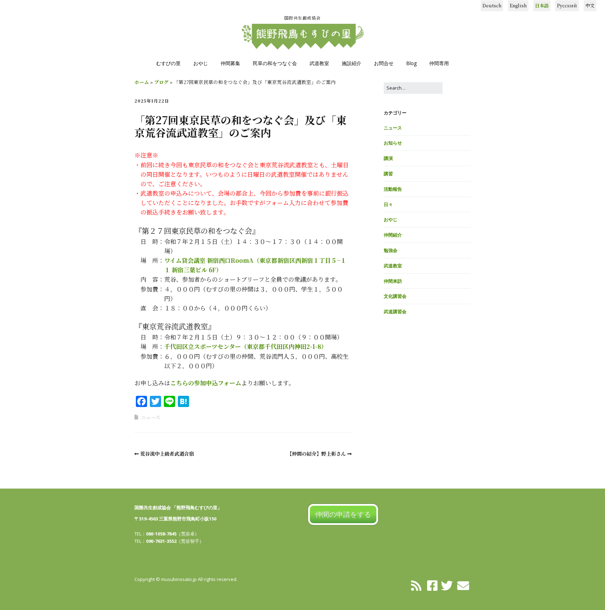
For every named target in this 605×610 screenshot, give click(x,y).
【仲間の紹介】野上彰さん (316, 453)
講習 (388, 173)
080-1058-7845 (161, 534)
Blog (411, 63)
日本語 (542, 5)
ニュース (150, 417)
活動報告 (393, 189)
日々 (388, 204)
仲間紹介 (393, 235)
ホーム (141, 81)
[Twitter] (447, 585)
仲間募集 (230, 63)
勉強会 (390, 250)
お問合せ (384, 63)
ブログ (161, 81)
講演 (388, 158)
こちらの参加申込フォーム (205, 382)
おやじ (200, 63)
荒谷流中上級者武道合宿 (167, 453)
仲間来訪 (393, 281)
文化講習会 (395, 296)
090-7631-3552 (161, 541)
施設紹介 (351, 63)
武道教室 (319, 63)
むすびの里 (168, 63)
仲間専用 (439, 63)
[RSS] (416, 585)
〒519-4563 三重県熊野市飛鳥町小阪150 (175, 519)
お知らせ (393, 143)
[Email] (463, 585)
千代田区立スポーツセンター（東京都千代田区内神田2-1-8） (245, 346)
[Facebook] (432, 585)
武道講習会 (395, 311)
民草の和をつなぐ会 (275, 63)
